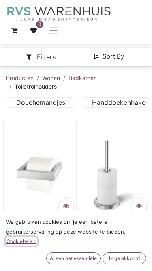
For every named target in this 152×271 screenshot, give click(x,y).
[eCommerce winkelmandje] (14, 30)
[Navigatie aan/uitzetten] (53, 30)
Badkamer (82, 77)
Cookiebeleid (21, 241)
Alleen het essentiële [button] (73, 258)
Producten (20, 77)
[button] (112, 56)
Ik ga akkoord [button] (124, 258)
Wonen (51, 77)
